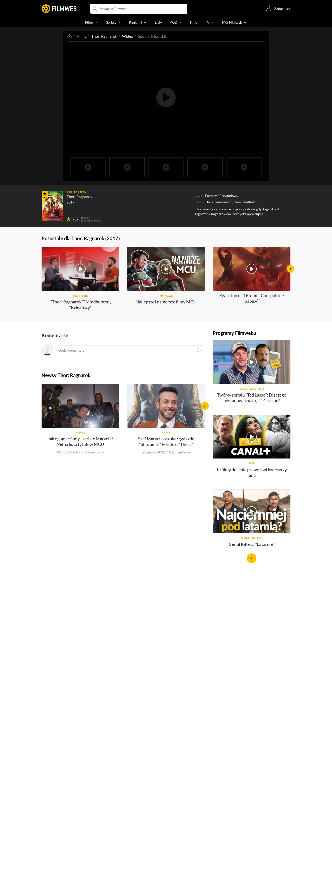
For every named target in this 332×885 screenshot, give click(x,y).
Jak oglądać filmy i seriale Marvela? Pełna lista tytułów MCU (80, 441)
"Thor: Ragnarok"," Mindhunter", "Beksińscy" (80, 304)
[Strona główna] (69, 36)
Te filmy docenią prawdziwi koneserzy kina (251, 472)
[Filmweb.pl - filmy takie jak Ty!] (59, 8)
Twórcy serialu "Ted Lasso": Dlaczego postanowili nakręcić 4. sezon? (251, 397)
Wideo (127, 36)
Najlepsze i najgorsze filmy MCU (166, 301)
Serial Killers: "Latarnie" (251, 544)
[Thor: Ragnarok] (52, 206)
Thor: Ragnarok (104, 36)
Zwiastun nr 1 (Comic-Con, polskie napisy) (251, 298)
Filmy (82, 36)
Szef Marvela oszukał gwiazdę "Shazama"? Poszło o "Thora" (166, 441)
